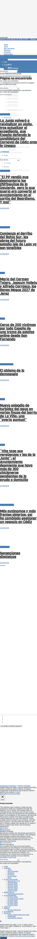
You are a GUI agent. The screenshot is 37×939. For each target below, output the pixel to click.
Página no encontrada (13, 74)
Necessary (6, 830)
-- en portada (5, 114)
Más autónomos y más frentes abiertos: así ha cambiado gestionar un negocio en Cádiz (18, 516)
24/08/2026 (4, 152)
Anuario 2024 (13, 96)
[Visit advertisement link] (4, 62)
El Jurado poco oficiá (15, 899)
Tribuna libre (5, 547)
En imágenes (8, 912)
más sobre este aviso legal (10, 794)
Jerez (10, 870)
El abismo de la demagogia (12, 372)
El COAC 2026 (13, 116)
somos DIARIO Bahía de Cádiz (18, 170)
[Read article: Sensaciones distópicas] (18, 537)
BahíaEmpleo (12, 883)
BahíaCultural (7, 117)
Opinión (6, 908)
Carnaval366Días (10, 895)
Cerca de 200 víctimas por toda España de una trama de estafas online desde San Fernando (18, 332)
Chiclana (11, 873)
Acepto (3, 938)
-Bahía (2, 273)
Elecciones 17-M (14, 881)
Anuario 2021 (12, 891)
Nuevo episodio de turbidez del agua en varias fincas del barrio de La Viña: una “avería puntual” (18, 412)
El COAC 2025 (13, 900)
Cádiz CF (7, 907)
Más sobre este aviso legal (25, 936)
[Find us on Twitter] (1, 921)
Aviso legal (8, 721)
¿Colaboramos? (9, 723)
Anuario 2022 (13, 889)
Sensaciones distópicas (10, 555)
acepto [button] (17, 792)
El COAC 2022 (13, 905)
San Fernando (13, 871)
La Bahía (7, 868)
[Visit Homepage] (18, 52)
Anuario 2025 (13, 93)
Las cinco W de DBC (11, 718)
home (2, 74)
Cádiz (6, 867)
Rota (9, 878)
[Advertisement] (18, 18)
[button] (11, 726)
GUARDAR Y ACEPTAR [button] (8, 857)
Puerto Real (12, 876)
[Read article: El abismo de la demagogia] (18, 354)
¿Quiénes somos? (10, 716)
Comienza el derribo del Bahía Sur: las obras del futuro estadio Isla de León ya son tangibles (18, 240)
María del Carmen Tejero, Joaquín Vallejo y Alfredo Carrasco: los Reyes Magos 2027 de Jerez (18, 286)
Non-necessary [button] (5, 843)
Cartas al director (6, 364)
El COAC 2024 (13, 902)
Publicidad (11, 174)
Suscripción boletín (15, 152)
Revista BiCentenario (15, 894)
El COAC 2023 (13, 904)
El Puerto (11, 875)
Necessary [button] (4, 828)
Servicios (7, 913)
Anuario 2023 (13, 887)
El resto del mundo (7, 505)
